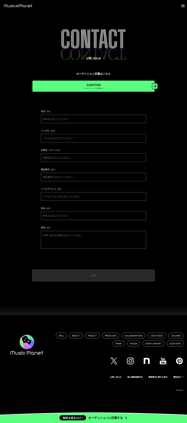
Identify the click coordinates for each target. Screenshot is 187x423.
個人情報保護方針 (135, 377)
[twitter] (114, 361)
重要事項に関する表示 (157, 377)
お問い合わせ (116, 377)
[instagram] (130, 361)
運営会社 (177, 377)
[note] (147, 361)
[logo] (18, 6)
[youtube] (163, 361)
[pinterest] (179, 361)
